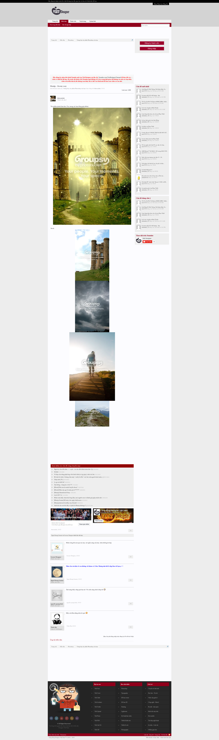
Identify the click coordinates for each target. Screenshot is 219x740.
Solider (56, 472)
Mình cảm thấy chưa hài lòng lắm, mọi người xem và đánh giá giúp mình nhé (78, 498)
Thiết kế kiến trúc (126, 720)
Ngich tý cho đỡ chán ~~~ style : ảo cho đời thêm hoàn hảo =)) (73, 469)
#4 (130, 603)
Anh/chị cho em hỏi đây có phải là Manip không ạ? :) (70, 505)
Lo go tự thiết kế (59, 482)
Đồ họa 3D (124, 702)
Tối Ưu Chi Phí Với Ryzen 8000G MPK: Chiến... (155, 101)
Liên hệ (146, 734)
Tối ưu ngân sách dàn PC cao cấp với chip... (153, 145)
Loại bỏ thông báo (132, 77)
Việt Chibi (97, 698)
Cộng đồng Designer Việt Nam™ (61, 737)
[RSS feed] (71, 719)
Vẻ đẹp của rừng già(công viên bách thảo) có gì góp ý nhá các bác (74, 474)
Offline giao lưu (152, 730)
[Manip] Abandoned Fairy (62, 492)
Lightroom (124, 711)
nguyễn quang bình (57, 604)
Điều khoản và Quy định (152, 737)
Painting (123, 707)
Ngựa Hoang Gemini (56, 535)
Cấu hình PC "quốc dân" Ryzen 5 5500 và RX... (154, 182)
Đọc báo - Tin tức (153, 693)
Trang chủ (55, 21)
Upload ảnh (92, 21)
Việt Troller (98, 707)
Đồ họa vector (125, 698)
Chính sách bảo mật (165, 737)
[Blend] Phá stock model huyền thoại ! (66, 487)
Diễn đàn (64, 21)
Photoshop (124, 688)
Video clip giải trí (152, 698)
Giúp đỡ (151, 734)
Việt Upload (98, 711)
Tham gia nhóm (84, 524)
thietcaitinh (97, 88)
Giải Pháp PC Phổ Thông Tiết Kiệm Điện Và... (154, 89)
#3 (130, 580)
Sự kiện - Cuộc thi (153, 725)
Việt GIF (97, 730)
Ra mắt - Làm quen (153, 707)
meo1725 (144, 91)
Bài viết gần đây (66, 25)
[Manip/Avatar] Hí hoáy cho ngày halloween (68, 500)
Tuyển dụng (83, 21)
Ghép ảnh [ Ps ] (58, 479)
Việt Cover (97, 693)
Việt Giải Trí (98, 725)
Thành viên (73, 21)
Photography (124, 730)
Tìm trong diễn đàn (55, 25)
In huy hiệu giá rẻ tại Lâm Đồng (150, 120)
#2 (130, 556)
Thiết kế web (124, 725)
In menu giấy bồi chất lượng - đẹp (151, 95)
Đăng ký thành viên (152, 43)
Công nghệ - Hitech (153, 702)
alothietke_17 (145, 140)
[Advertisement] (109, 32)
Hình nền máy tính (153, 711)
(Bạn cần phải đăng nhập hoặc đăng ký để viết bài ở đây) (118, 636)
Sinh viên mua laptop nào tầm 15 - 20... (152, 157)
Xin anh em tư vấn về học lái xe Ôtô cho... (153, 176)
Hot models (151, 716)
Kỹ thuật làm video (126, 716)
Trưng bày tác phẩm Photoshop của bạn (74, 88)
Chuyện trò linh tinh (153, 688)
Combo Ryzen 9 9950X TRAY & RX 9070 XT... (154, 132)
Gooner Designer (68, 535)
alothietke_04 (145, 128)
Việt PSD (97, 720)
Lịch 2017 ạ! (58, 495)
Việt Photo (97, 716)
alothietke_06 (145, 122)
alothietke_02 (145, 171)
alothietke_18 (145, 115)
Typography (124, 693)
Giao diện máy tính (54, 734)
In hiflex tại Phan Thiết (148, 126)
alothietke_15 (145, 97)
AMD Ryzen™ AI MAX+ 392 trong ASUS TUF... (155, 151)
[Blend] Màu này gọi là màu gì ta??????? (66, 490)
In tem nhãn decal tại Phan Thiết (150, 138)
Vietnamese (63, 734)
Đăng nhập (152, 49)
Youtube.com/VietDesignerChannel (110, 77)
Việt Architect (98, 702)
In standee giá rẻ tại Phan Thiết (150, 188)
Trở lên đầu (164, 734)
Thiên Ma (54, 627)
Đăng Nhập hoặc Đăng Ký (161, 4)
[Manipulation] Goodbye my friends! (65, 503)
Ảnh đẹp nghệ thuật (153, 720)
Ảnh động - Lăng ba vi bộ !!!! (63, 485)
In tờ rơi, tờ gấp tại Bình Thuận (150, 107)
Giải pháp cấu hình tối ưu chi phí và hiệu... (153, 163)
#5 (130, 627)
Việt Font (97, 688)
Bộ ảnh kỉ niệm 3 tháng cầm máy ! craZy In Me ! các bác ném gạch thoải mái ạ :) (78, 477)
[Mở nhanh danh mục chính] (132, 40)
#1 (130, 530)
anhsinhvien (145, 177)
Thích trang (98, 521)
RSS (169, 735)
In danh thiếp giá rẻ (147, 169)
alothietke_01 (145, 109)
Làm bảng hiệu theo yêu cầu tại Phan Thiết (153, 114)
